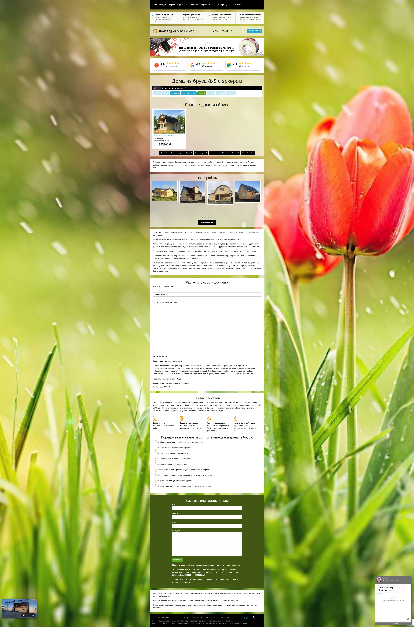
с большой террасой (189, 93)
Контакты (238, 5)
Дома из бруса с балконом (169, 153)
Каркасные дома (176, 5)
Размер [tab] (166, 88)
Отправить (177, 560)
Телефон (175, 513)
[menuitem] (160, 5)
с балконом (175, 93)
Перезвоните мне (255, 31)
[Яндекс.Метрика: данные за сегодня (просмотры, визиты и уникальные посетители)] (257, 618)
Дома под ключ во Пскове (176, 31)
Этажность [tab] (178, 88)
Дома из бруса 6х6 (186, 153)
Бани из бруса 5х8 (247, 153)
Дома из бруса (160, 5)
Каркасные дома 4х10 (217, 153)
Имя (173, 505)
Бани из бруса (192, 5)
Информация (223, 5)
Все (188, 88)
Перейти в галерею (207, 222)
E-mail (174, 522)
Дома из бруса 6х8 (201, 153)
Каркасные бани (207, 5)
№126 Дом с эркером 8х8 (164, 135)
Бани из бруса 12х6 (233, 153)
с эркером (202, 93)
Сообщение (176, 531)
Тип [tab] (157, 88)
